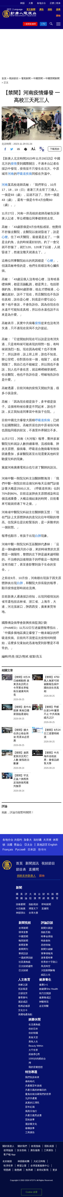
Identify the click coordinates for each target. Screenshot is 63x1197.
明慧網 (7, 1169)
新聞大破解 (47, 949)
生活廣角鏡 (34, 1024)
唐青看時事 (47, 957)
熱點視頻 (33, 904)
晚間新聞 (23, 940)
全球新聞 (23, 928)
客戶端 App (9, 1154)
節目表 (21, 869)
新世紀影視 (43, 1169)
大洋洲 (47, 839)
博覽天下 (33, 908)
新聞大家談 (47, 928)
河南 (11, 173)
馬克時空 (45, 966)
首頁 (4, 78)
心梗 (5, 237)
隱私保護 (49, 1146)
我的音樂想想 (36, 1067)
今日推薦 (20, 908)
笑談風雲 (23, 989)
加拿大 (28, 839)
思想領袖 (45, 944)
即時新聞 (46, 904)
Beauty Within (36, 1045)
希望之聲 (21, 1165)
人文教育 (24, 979)
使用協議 (8, 1150)
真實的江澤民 (32, 1102)
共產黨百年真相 (33, 1085)
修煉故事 (30, 1128)
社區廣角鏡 (24, 962)
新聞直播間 (31, 24)
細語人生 (45, 974)
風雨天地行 (31, 1111)
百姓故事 (30, 1119)
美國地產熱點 (25, 1014)
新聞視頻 (25, 922)
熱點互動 (45, 932)
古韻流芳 (23, 993)
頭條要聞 (20, 904)
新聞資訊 (32, 863)
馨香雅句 (23, 997)
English (52, 844)
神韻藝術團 (23, 1161)
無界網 (29, 1169)
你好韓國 (33, 1033)
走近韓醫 (44, 1006)
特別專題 (31, 1072)
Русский (20, 849)
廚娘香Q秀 (34, 1054)
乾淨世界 (8, 1165)
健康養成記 (45, 997)
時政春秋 (45, 940)
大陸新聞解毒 (48, 970)
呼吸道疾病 (24, 173)
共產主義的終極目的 (35, 1089)
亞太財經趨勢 (26, 966)
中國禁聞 (38, 78)
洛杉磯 (37, 839)
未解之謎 (23, 984)
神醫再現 (44, 1001)
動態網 (18, 1169)
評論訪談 (47, 922)
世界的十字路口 (49, 962)
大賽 (31, 3)
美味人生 (33, 1041)
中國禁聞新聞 (52, 78)
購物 (42, 875)
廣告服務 (35, 1150)
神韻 (22, 3)
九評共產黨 (31, 1098)
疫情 (14, 163)
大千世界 (33, 1050)
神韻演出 (20, 912)
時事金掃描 (47, 936)
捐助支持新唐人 (26, 875)
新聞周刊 (23, 949)
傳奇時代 (30, 1081)
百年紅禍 (30, 1107)
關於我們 (22, 1146)
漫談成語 (23, 1001)
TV (44, 24)
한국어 (42, 849)
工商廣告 (30, 1132)
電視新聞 (26, 78)
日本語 (32, 849)
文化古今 (23, 1010)
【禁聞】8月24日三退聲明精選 (52, 733)
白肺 (38, 535)
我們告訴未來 (32, 1077)
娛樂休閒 (35, 1019)
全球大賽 (33, 912)
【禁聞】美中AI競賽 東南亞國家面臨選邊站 (22, 710)
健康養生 (45, 979)
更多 (55, 1169)
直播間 (34, 869)
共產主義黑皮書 (33, 1115)
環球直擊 (23, 932)
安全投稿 (21, 1150)
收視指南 (35, 1146)
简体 (58, 3)
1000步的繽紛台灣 (37, 1060)
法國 (9, 844)
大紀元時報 (39, 1161)
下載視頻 (54, 149)
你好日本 (33, 1028)
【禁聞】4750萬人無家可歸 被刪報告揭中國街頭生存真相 (51, 684)
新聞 (19, 887)
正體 (52, 3)
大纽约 (18, 839)
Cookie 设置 (31, 1192)
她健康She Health (48, 989)
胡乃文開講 (45, 993)
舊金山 (18, 844)
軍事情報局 (47, 953)
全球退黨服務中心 (39, 1165)
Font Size (33, 148)
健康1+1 (43, 984)
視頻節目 (13, 78)
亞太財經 (23, 970)
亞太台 (28, 844)
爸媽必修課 (24, 1006)
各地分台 (41, 3)
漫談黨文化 (31, 1124)
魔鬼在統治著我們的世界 (38, 1094)
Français (8, 849)
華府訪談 (23, 953)
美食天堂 (33, 1037)
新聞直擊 (23, 944)
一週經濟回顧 (26, 957)
